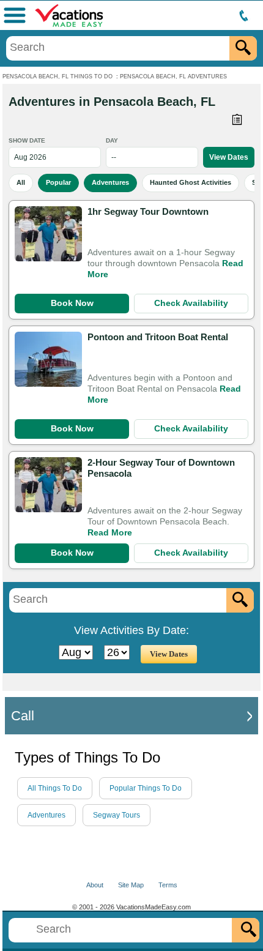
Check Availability (191, 303)
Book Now (72, 303)
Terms (167, 885)
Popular (58, 182)
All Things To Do (55, 788)
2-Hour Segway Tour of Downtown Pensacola (161, 468)
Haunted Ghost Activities (190, 182)
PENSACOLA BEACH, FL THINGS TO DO (57, 76)
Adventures (110, 182)
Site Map (131, 885)
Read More (109, 532)
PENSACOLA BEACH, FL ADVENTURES (173, 76)
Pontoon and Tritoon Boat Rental (157, 337)
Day (112, 140)
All (21, 182)
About (94, 885)
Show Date (27, 140)
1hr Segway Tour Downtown (148, 211)
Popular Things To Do (145, 788)
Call (22, 715)
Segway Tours (116, 815)
